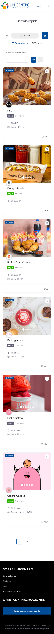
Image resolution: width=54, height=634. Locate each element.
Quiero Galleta (16, 495)
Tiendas (38, 43)
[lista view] (40, 60)
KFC (9, 110)
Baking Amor (15, 340)
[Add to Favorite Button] (47, 71)
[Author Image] (9, 105)
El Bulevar (16, 201)
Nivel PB (15, 123)
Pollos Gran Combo (19, 262)
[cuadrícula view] (33, 60)
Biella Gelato (15, 418)
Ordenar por (15, 60)
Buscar (26, 35)
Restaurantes (21, 43)
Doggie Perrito (16, 188)
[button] (6, 86)
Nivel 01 (15, 353)
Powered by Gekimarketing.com (33, 628)
